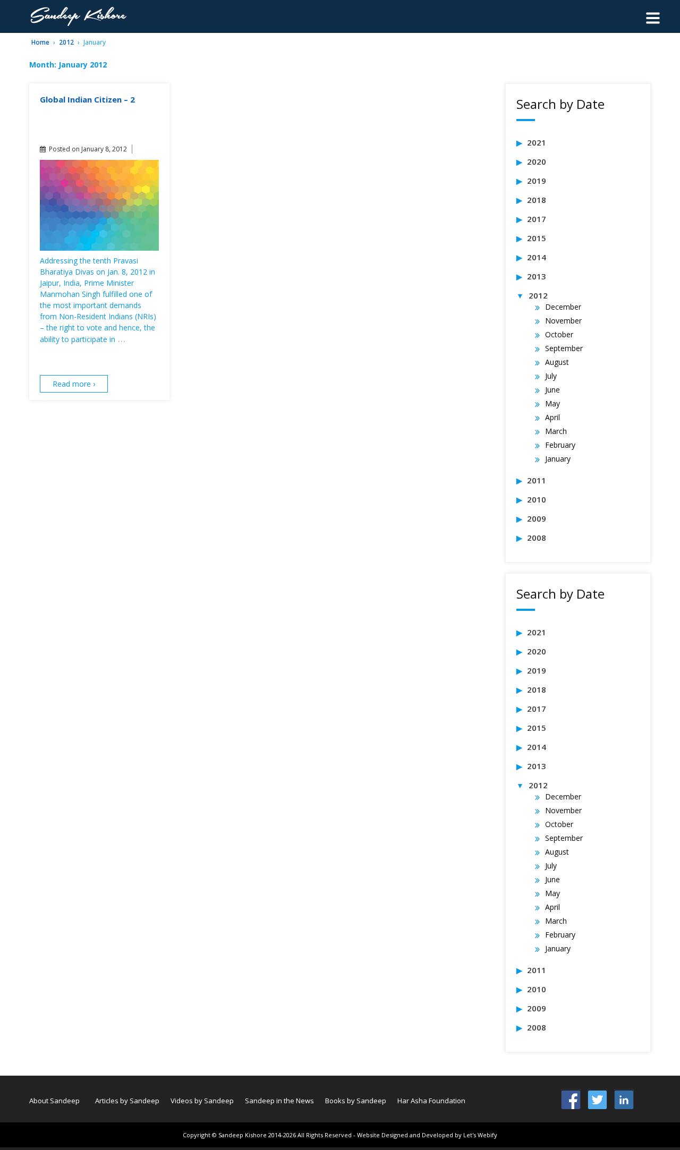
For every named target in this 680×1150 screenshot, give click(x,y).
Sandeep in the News (279, 1100)
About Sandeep (54, 1100)
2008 (536, 537)
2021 (536, 142)
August (557, 362)
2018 (536, 199)
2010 (536, 499)
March (556, 431)
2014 (536, 257)
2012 (66, 42)
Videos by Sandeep (202, 1100)
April (552, 417)
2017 (536, 219)
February (560, 445)
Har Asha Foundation (431, 1100)
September (564, 348)
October (559, 334)
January (558, 459)
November (563, 321)
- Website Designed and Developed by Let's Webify (425, 1135)
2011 (536, 480)
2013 (536, 276)
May (552, 403)
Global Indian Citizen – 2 (87, 99)
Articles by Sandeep (127, 1100)
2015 (536, 238)
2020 (536, 161)
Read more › (74, 384)
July (551, 376)
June (552, 390)
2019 (536, 180)
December (563, 307)
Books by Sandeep (355, 1100)
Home (40, 42)
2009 (536, 518)
